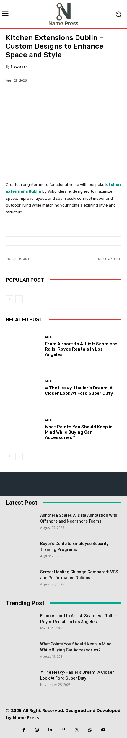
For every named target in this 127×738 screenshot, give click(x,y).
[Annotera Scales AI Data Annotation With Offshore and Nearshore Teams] (20, 522)
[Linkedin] (50, 730)
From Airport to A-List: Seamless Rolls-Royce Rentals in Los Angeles (81, 349)
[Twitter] (77, 730)
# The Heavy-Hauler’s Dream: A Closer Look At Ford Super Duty (79, 390)
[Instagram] (37, 730)
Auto (49, 337)
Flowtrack (19, 66)
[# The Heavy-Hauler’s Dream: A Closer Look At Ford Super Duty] (23, 388)
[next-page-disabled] (19, 299)
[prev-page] (9, 299)
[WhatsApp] (90, 730)
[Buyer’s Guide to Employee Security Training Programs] (20, 551)
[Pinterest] (63, 730)
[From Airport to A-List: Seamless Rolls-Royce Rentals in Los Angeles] (23, 346)
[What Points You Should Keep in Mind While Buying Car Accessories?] (23, 429)
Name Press (26, 717)
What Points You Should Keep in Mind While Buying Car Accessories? (79, 432)
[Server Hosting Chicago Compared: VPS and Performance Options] (20, 579)
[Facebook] (24, 730)
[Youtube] (103, 730)
